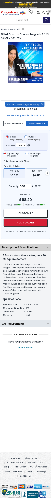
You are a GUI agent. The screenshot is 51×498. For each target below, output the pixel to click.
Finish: (6, 161)
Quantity (13, 186)
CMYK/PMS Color (38, 466)
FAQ (42, 462)
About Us (15, 458)
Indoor (16, 138)
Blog (6, 466)
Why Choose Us (32, 458)
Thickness (10, 145)
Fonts (29, 471)
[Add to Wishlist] (23, 29)
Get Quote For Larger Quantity (23, 104)
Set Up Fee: (12, 204)
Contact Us (25, 476)
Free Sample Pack (37, 123)
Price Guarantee (13, 471)
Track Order (19, 466)
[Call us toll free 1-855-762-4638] (38, 12)
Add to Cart (25, 222)
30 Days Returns (15, 462)
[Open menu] (3, 20)
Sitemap (41, 471)
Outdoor (34, 138)
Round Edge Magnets (35, 155)
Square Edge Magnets (13, 155)
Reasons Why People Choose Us (24, 115)
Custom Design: (32, 204)
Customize (25, 213)
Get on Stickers (4, 491)
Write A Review (25, 347)
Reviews (32, 462)
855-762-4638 (29, 109)
